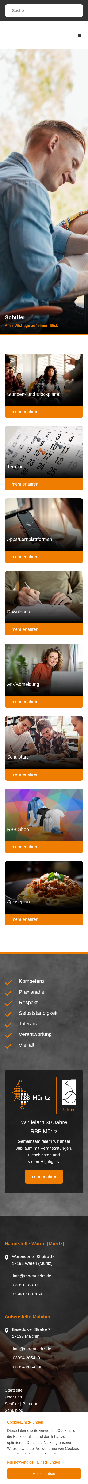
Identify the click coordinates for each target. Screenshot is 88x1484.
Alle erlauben (44, 1474)
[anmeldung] (44, 670)
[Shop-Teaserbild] (44, 815)
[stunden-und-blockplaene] (44, 380)
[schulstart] (44, 742)
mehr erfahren (25, 411)
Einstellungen (48, 1462)
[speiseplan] (44, 887)
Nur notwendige (20, 1462)
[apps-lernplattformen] (44, 524)
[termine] (44, 452)
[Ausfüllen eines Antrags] (44, 597)
